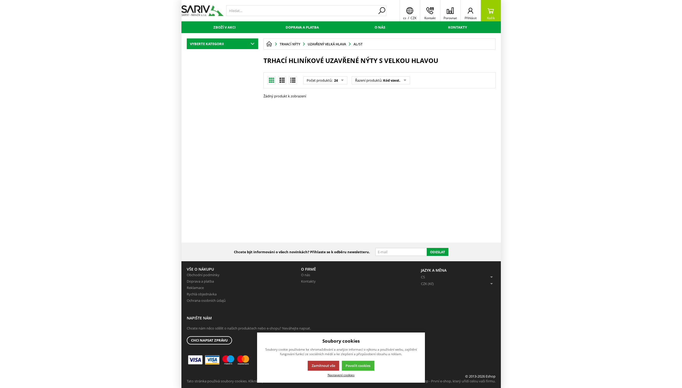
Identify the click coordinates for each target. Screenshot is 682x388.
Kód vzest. (391, 80)
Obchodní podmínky (203, 274)
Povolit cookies (358, 365)
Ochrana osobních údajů (206, 300)
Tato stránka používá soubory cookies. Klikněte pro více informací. (239, 381)
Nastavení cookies (341, 375)
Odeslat (437, 252)
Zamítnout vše (323, 365)
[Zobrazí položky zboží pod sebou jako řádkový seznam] (282, 80)
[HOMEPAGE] (269, 44)
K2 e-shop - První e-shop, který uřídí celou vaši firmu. (454, 381)
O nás (380, 27)
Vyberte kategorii (207, 43)
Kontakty (457, 27)
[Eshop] (202, 10)
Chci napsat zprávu (209, 340)
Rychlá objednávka (202, 294)
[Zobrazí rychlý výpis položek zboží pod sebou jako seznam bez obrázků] (293, 80)
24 (335, 80)
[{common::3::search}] (381, 10)
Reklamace (195, 287)
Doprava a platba (302, 27)
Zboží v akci (224, 27)
